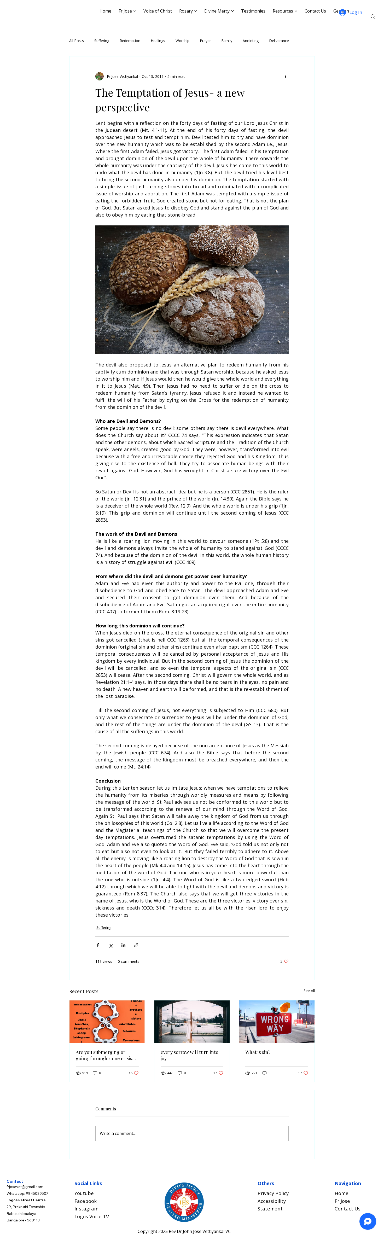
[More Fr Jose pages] (134, 11)
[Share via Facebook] (97, 945)
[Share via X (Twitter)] (110, 945)
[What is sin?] (277, 1021)
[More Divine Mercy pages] (232, 11)
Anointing (251, 40)
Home (341, 1193)
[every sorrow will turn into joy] (192, 1021)
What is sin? (258, 1052)
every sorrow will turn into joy (189, 1055)
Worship (182, 40)
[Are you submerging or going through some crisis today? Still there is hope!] (107, 1021)
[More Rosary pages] (195, 11)
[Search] (373, 16)
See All (309, 990)
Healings (158, 40)
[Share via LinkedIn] (123, 945)
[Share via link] (136, 945)
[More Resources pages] (296, 11)
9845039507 (37, 1193)
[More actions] (285, 76)
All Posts (76, 40)
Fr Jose (342, 1201)
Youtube (84, 1193)
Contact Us (347, 1208)
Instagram (86, 1208)
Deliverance (279, 40)
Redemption (130, 40)
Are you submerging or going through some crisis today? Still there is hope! (104, 1055)
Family (226, 40)
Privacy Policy (273, 1193)
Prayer (205, 40)
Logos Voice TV (91, 1216)
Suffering (101, 40)
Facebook (85, 1201)
